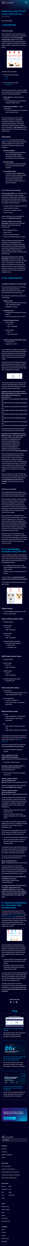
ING (6, 79)
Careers (4, 1235)
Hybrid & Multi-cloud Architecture (10, 1172)
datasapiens (5, 140)
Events (3, 1215)
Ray (3, 1192)
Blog (3, 1212)
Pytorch (4, 1186)
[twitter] (14, 1002)
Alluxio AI (4, 1149)
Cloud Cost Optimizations (8, 1169)
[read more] (14, 1027)
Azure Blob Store (18, 915)
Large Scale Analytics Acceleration (11, 1175)
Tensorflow (4, 1189)
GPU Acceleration (6, 1166)
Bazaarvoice (9, 84)
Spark (3, 1198)
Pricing (3, 1157)
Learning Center (6, 1221)
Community (5, 1218)
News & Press (5, 1238)
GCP (10, 1189)
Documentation (6, 1209)
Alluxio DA (4, 1151)
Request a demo (9, 1118)
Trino (3, 1195)
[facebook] (16, 1002)
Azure (10, 1192)
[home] (7, 2)
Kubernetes (12, 1195)
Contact (4, 1232)
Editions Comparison (7, 1154)
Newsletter (4, 1241)
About (3, 1229)
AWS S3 (10, 915)
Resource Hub (5, 1206)
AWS (10, 1186)
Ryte (6, 76)
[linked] (11, 1002)
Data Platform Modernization (9, 1177)
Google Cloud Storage (8, 916)
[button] (25, 2)
